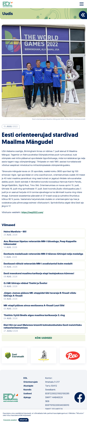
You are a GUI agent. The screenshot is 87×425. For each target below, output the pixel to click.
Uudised (27, 393)
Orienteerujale (30, 382)
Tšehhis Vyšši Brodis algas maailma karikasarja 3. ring (34, 315)
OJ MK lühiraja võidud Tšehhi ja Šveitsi (25, 283)
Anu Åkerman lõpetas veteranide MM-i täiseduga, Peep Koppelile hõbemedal (40, 242)
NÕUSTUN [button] (23, 420)
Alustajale (28, 386)
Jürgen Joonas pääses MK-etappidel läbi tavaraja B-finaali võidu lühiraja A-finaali (40, 294)
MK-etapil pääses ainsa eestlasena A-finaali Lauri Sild (34, 305)
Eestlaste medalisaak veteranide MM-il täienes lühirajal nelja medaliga (43, 253)
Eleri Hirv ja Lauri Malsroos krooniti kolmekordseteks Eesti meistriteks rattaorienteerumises (43, 326)
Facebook (79, 397)
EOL (25, 378)
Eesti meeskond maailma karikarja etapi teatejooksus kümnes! (39, 273)
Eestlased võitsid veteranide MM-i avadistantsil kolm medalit (38, 263)
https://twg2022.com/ (32, 212)
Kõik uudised (43, 337)
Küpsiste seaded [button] (10, 420)
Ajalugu (27, 397)
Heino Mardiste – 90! (15, 231)
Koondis (27, 389)
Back (83, 15)
